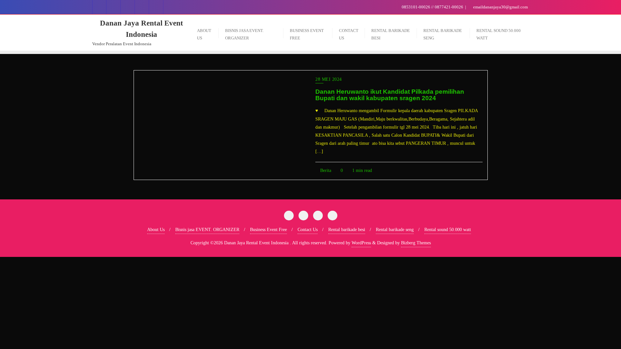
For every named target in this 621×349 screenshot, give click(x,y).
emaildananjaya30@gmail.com (500, 7)
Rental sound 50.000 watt (447, 229)
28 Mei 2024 (328, 79)
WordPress (361, 242)
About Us (156, 229)
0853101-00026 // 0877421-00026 (432, 7)
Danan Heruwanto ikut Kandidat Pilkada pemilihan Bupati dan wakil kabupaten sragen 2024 (389, 95)
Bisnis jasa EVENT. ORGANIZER (207, 229)
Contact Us (308, 229)
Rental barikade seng (395, 229)
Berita (325, 170)
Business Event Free (268, 229)
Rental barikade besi (346, 229)
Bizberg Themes (416, 242)
